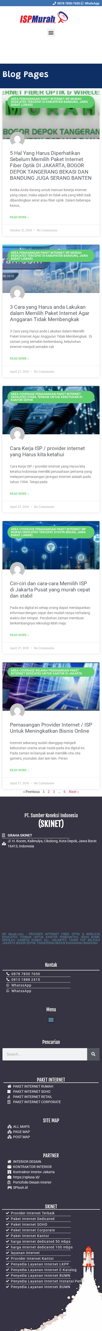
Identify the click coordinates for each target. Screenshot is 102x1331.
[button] (51, 32)
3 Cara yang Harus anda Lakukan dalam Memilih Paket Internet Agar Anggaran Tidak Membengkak (49, 313)
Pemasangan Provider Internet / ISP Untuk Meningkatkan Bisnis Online (51, 728)
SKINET (51, 1207)
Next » (74, 791)
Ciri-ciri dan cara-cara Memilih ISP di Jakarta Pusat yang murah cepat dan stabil (50, 590)
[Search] (93, 1054)
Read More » (19, 217)
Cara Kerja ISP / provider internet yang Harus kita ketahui (47, 451)
